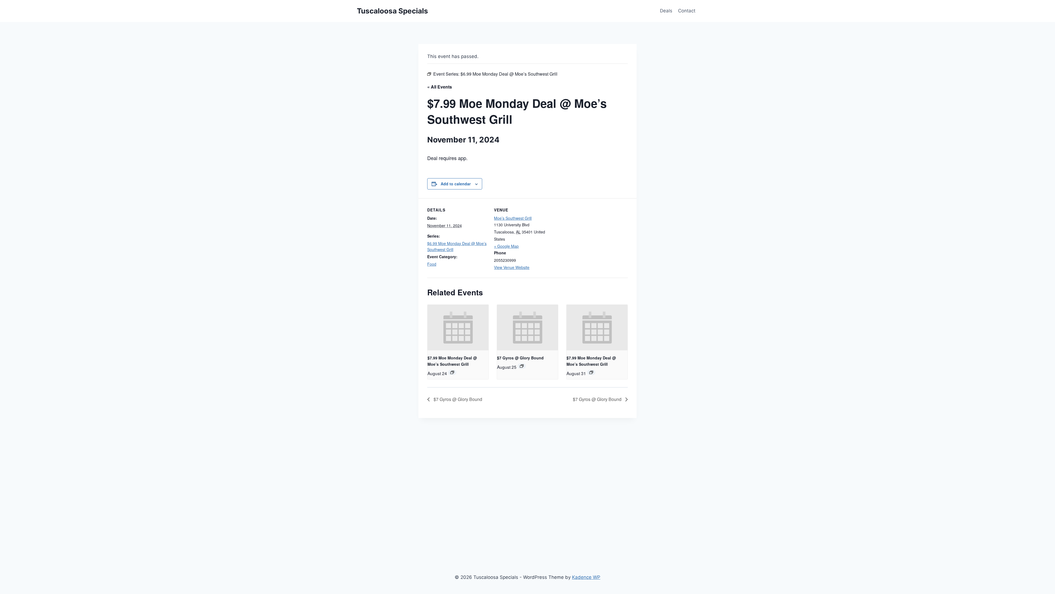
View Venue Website (511, 267)
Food (431, 264)
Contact (686, 10)
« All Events (439, 87)
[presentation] (457, 327)
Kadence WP (586, 577)
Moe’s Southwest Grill (513, 218)
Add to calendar (456, 183)
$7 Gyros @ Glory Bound (520, 358)
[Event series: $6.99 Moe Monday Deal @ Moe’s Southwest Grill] (452, 372)
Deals (666, 10)
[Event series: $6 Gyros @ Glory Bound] (522, 366)
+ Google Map (506, 246)
